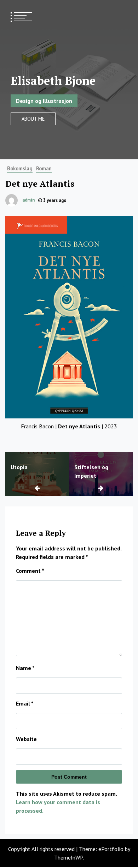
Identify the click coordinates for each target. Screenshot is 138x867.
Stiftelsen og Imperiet (91, 471)
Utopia (19, 467)
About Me (33, 118)
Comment (30, 570)
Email (25, 703)
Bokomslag (20, 168)
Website (26, 738)
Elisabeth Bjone (53, 80)
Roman (44, 168)
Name (25, 667)
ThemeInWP (68, 857)
